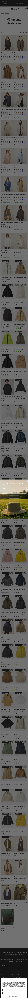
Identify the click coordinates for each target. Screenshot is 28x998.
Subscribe (14, 496)
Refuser (13, 993)
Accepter (13, 989)
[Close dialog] (26, 481)
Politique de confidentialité (20, 986)
